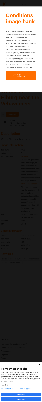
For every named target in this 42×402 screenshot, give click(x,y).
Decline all (21, 399)
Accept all (21, 395)
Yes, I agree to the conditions (21, 76)
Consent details (7, 389)
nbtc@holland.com (24, 68)
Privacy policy (25, 389)
